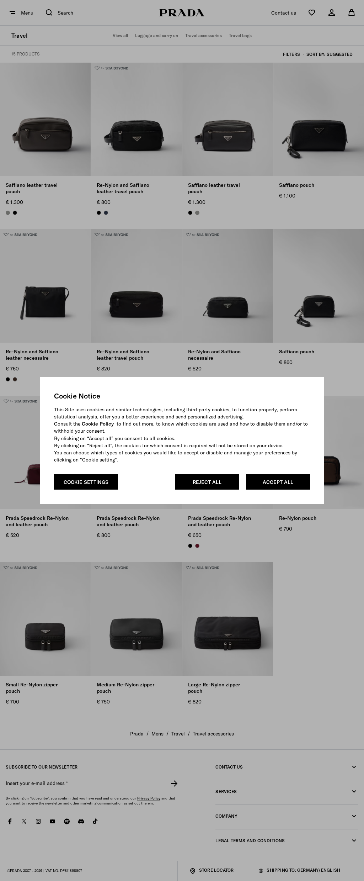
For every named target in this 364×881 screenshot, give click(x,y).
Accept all (278, 482)
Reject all (207, 482)
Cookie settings (86, 482)
